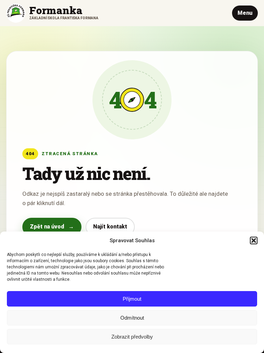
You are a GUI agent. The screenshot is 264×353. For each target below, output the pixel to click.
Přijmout (132, 299)
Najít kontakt (110, 226)
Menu (245, 13)
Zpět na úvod (52, 226)
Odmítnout (132, 318)
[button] (253, 240)
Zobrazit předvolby (132, 337)
